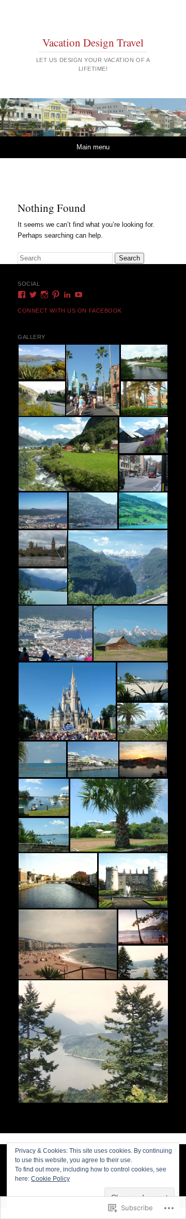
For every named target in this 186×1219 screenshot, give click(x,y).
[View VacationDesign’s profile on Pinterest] (56, 294)
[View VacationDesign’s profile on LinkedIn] (67, 294)
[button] (41, 362)
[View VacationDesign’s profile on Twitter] (33, 294)
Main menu (93, 147)
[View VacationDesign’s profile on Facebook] (22, 294)
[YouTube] (78, 294)
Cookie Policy (50, 1178)
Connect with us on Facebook (70, 310)
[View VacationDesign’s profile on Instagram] (44, 294)
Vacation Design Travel (93, 42)
